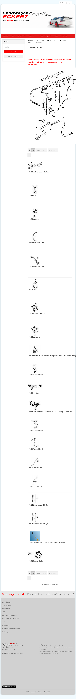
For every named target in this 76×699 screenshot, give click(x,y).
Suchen (13, 52)
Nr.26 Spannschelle (36, 561)
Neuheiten (32, 36)
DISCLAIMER (6, 608)
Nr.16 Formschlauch (36, 449)
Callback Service (7, 622)
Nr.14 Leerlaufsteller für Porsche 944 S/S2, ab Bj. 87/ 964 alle (50, 412)
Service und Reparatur (18, 36)
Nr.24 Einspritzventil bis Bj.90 (39, 505)
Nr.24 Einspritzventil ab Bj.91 (39, 524)
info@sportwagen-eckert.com (14, 653)
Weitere (64, 36)
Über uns (5, 36)
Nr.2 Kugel (32, 195)
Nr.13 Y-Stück (33, 393)
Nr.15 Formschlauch (36, 430)
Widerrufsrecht (6, 605)
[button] (62, 2)
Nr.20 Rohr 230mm (35, 468)
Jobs (56, 36)
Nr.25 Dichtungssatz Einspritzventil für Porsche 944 (47, 542)
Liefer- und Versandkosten (9, 615)
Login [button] (69, 3)
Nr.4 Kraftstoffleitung (36, 243)
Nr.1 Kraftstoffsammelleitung (39, 172)
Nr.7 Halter (32, 290)
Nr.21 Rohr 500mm (35, 486)
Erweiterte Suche (13, 56)
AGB (3, 612)
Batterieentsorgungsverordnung (11, 628)
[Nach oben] (71, 696)
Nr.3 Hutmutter (34, 219)
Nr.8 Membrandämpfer (37, 313)
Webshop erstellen (31, 692)
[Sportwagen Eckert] (38, 19)
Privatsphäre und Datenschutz (10, 618)
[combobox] (41, 150)
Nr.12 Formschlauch (36, 374)
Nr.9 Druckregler (34, 337)
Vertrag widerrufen (9, 686)
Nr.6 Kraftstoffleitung (36, 266)
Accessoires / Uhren (45, 36)
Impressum (5, 625)
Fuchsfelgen (5, 632)
